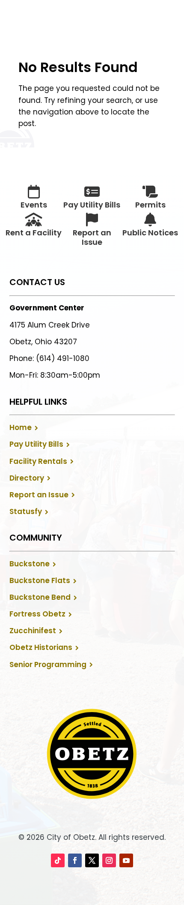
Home (20, 427)
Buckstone (29, 564)
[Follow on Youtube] (126, 860)
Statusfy (25, 511)
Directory (26, 478)
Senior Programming (47, 664)
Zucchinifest (32, 630)
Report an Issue (38, 495)
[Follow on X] (92, 860)
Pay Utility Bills (36, 444)
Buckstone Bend (40, 597)
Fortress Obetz (37, 614)
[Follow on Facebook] (75, 860)
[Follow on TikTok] (58, 860)
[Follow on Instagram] (109, 860)
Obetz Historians (40, 647)
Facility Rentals (38, 461)
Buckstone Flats (39, 580)
